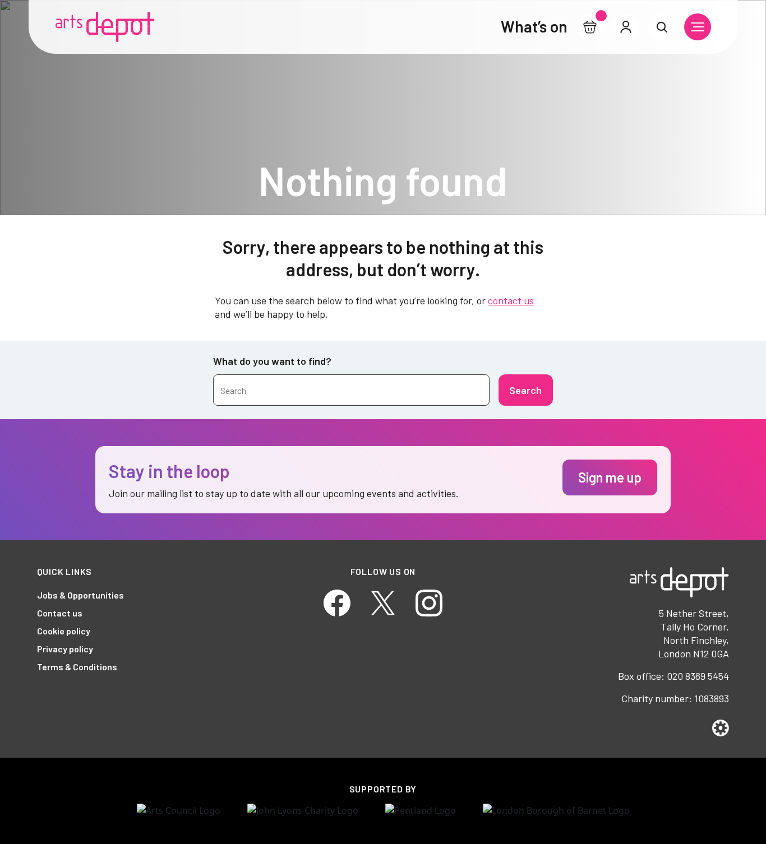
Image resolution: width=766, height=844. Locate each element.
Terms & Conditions (77, 666)
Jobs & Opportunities (80, 595)
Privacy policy (65, 648)
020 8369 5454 (698, 676)
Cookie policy (63, 630)
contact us (511, 300)
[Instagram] (429, 601)
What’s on (534, 26)
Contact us (59, 613)
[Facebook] (337, 601)
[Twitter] (383, 601)
